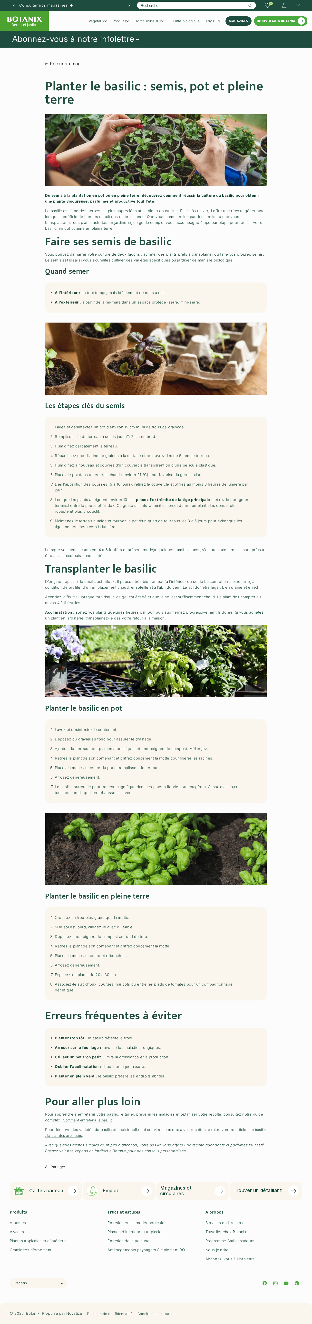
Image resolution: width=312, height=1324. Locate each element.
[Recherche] (250, 5)
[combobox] (196, 5)
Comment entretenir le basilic (87, 1120)
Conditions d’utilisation (156, 1314)
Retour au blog (65, 63)
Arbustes (18, 1222)
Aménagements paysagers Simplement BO (146, 1250)
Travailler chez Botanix (225, 1231)
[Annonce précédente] (14, 5)
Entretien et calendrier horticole (135, 1222)
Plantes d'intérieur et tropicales (135, 1231)
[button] (99, 21)
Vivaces (17, 1231)
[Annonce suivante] (129, 5)
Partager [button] (58, 1167)
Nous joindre (217, 1250)
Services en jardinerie (225, 1222)
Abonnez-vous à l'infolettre (230, 1259)
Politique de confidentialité (110, 1314)
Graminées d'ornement (30, 1250)
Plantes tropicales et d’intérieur (38, 1240)
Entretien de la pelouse (128, 1240)
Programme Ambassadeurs (229, 1240)
